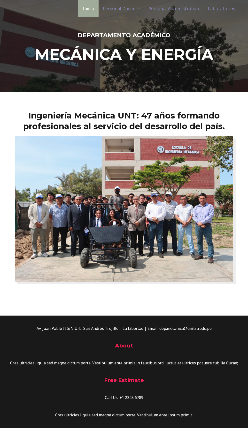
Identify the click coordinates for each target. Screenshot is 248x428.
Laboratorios (221, 8)
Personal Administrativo (173, 8)
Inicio (88, 8)
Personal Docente (121, 8)
